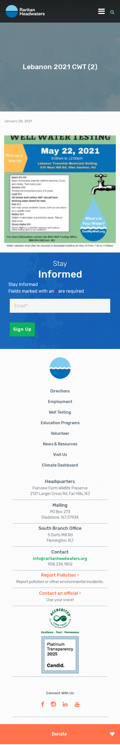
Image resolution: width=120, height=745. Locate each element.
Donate (59, 734)
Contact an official (58, 593)
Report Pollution (58, 575)
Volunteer (60, 433)
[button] (112, 11)
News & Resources (60, 444)
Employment (60, 401)
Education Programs (60, 423)
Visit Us (60, 454)
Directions (60, 391)
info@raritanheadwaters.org (60, 558)
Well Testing (60, 412)
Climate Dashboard (60, 465)
